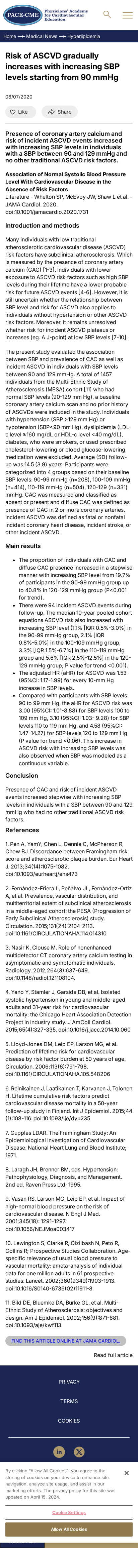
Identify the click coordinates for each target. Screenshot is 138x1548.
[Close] (126, 1473)
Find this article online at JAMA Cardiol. (65, 1341)
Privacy (69, 1382)
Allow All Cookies (69, 1529)
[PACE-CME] (45, 15)
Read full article (113, 1355)
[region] (69, 1502)
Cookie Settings (69, 1512)
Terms (69, 1401)
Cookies (69, 1421)
